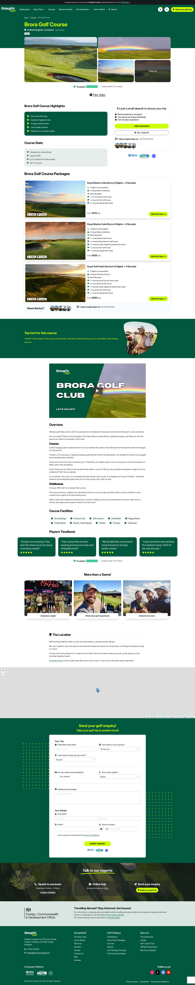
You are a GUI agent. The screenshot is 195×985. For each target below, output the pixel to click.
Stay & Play (38, 9)
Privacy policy (132, 981)
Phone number (109, 824)
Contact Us (78, 953)
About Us (78, 943)
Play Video (99, 94)
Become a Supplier (148, 950)
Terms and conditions (160, 981)
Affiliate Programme (148, 947)
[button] (160, 9)
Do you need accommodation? (71, 772)
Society (77, 950)
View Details (157, 214)
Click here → (125, 2)
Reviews (77, 947)
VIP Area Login (80, 937)
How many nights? (110, 772)
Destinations (25, 9)
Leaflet (147, 717)
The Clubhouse (82, 9)
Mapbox (191, 717)
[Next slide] (167, 601)
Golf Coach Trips (147, 943)
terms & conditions (91, 835)
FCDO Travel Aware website (112, 915)
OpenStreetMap (163, 717)
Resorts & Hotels (65, 9)
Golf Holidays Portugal (116, 950)
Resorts (110, 947)
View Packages (141, 126)
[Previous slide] (28, 601)
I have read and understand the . (78, 835)
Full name (62, 814)
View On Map (59, 30)
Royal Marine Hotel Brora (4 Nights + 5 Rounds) (111, 224)
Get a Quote (143, 133)
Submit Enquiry (97, 843)
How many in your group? (113, 745)
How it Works (99, 9)
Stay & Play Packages (116, 940)
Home (26, 17)
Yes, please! (65, 776)
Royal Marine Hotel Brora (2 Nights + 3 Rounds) (111, 183)
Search (114, 9)
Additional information (67, 789)
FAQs (106, 888)
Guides (143, 940)
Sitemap (77, 960)
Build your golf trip (183, 9)
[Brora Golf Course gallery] (60, 59)
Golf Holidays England (116, 953)
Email (61, 824)
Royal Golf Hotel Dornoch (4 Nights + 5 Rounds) (111, 266)
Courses (51, 9)
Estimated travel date (67, 745)
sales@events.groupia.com (38, 953)
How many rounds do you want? (72, 755)
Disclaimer (144, 981)
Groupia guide (114, 917)
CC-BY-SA (179, 717)
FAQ (75, 957)
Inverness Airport (56, 660)
